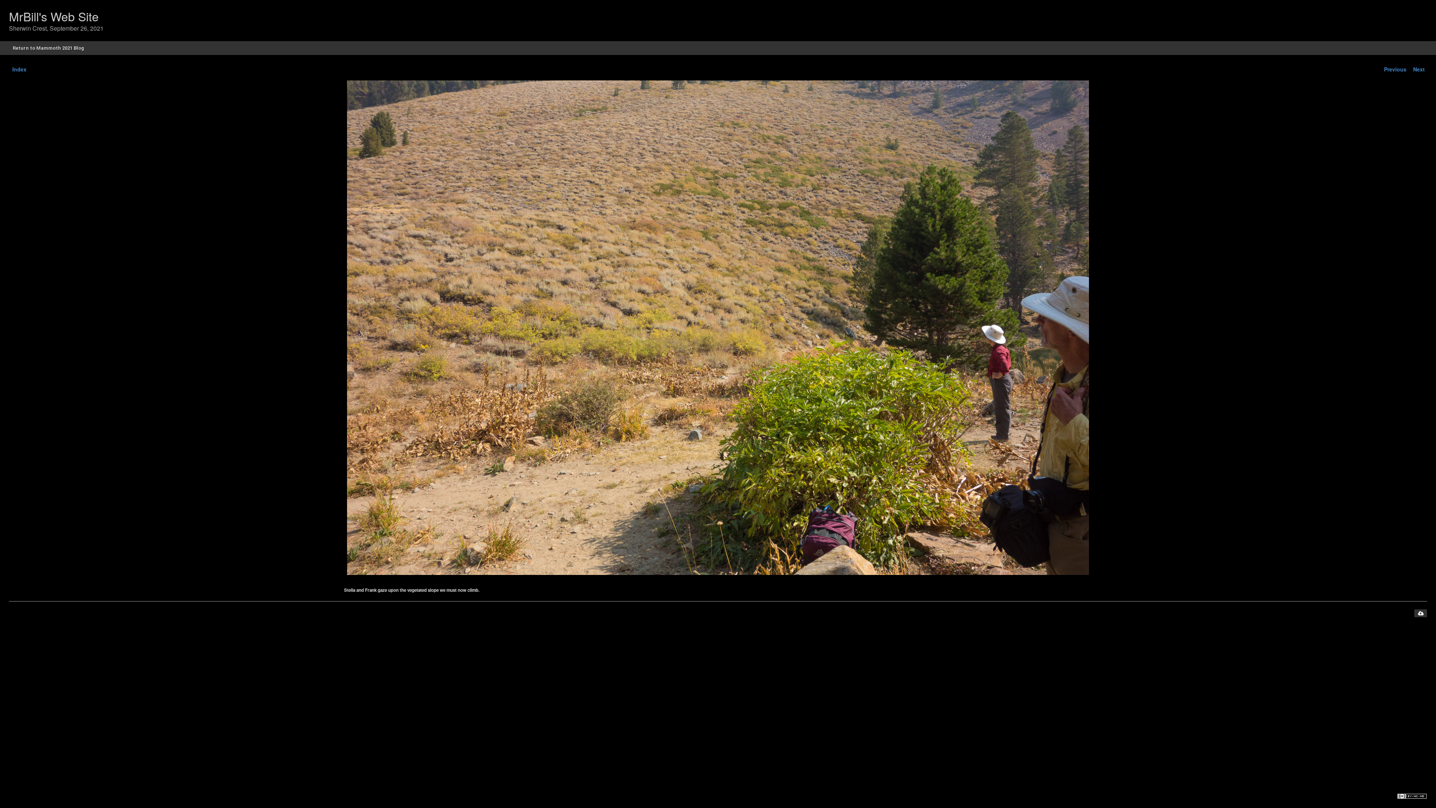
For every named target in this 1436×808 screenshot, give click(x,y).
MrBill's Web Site (54, 16)
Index (19, 69)
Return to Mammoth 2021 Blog (48, 48)
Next (1419, 69)
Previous (1395, 69)
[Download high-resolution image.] (1420, 613)
